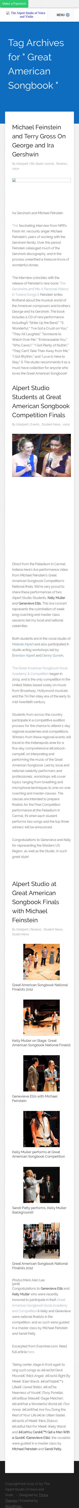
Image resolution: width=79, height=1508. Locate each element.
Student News (51, 424)
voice (15, 168)
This (15, 226)
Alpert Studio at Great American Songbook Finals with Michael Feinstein (35, 902)
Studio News (20, 934)
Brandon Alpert (23, 655)
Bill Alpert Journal (43, 163)
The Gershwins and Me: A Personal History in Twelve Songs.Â (40, 289)
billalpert (22, 163)
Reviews (62, 163)
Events (35, 424)
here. (31, 1352)
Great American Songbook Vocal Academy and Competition (39, 1305)
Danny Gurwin (52, 655)
